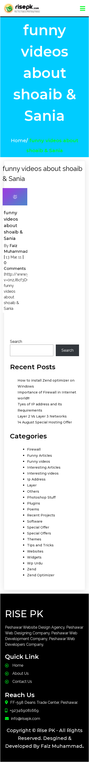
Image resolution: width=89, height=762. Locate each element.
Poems (33, 509)
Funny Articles (39, 455)
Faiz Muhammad (61, 746)
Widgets (34, 557)
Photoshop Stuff (41, 497)
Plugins (33, 503)
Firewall (34, 449)
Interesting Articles (44, 467)
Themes (34, 539)
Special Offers (39, 533)
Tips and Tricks (40, 545)
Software (34, 521)
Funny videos (38, 461)
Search (16, 341)
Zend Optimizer (40, 575)
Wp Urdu (34, 563)
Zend (31, 569)
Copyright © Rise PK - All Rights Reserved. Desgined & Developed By (44, 738)
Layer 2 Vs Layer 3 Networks (42, 416)
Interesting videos (43, 473)
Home (18, 140)
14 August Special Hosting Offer (45, 422)
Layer (32, 485)
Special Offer (38, 527)
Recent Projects (41, 515)
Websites (35, 551)
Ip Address (36, 479)
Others (33, 491)
